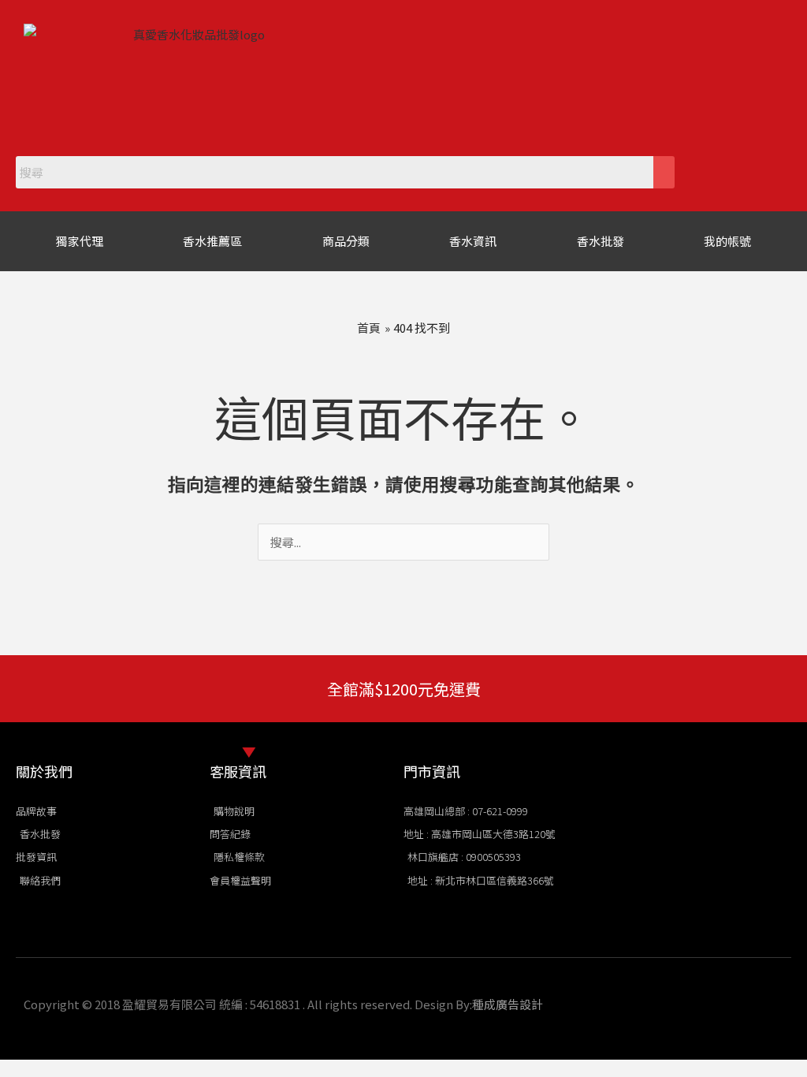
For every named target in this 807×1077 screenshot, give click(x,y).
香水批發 (600, 241)
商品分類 (346, 241)
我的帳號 (727, 241)
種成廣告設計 (507, 1004)
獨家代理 (79, 241)
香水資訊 (472, 241)
